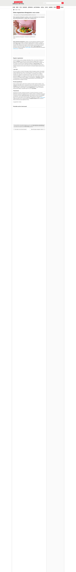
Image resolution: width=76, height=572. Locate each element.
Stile (20, 7)
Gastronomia (37, 7)
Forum (61, 7)
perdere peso (15, 48)
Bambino (51, 7)
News (17, 7)
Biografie (25, 7)
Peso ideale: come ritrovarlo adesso (20, 129)
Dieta (55, 7)
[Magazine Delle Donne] (18, 2)
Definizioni (30, 7)
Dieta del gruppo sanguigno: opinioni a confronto (37, 129)
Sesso (46, 7)
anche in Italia (28, 47)
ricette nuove (42, 97)
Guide (58, 7)
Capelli (42, 7)
